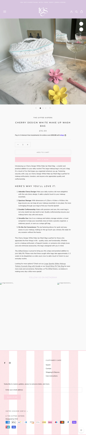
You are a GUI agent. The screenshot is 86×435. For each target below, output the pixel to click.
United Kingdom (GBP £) (16, 411)
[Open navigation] (4, 12)
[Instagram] (10, 362)
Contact (48, 368)
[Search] (76, 11)
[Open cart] (82, 11)
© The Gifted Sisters (15, 416)
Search (48, 365)
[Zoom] (81, 24)
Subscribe (12, 397)
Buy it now (43, 159)
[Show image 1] (40, 108)
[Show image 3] (45, 108)
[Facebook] (4, 362)
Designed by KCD (12, 419)
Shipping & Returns (52, 372)
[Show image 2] (43, 108)
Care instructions (52, 376)
